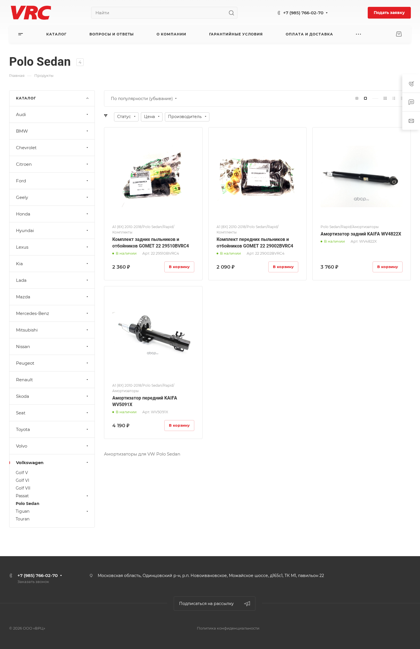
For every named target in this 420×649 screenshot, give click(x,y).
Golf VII (23, 488)
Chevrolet (26, 147)
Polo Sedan (27, 503)
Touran (22, 519)
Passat (22, 495)
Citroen (24, 164)
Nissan (23, 346)
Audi (21, 114)
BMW (22, 131)
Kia (19, 263)
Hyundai (25, 230)
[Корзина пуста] (399, 34)
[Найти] (233, 13)
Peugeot (25, 363)
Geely (22, 197)
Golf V (22, 472)
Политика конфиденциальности (228, 628)
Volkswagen (29, 462)
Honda (23, 214)
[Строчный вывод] (393, 98)
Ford (21, 180)
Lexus (22, 247)
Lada (21, 280)
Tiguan (22, 511)
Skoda (22, 396)
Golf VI (22, 480)
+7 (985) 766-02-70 (303, 12)
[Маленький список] (357, 98)
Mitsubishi (27, 330)
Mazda (23, 296)
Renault (24, 379)
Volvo (21, 446)
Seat (20, 413)
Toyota (23, 429)
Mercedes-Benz (32, 313)
